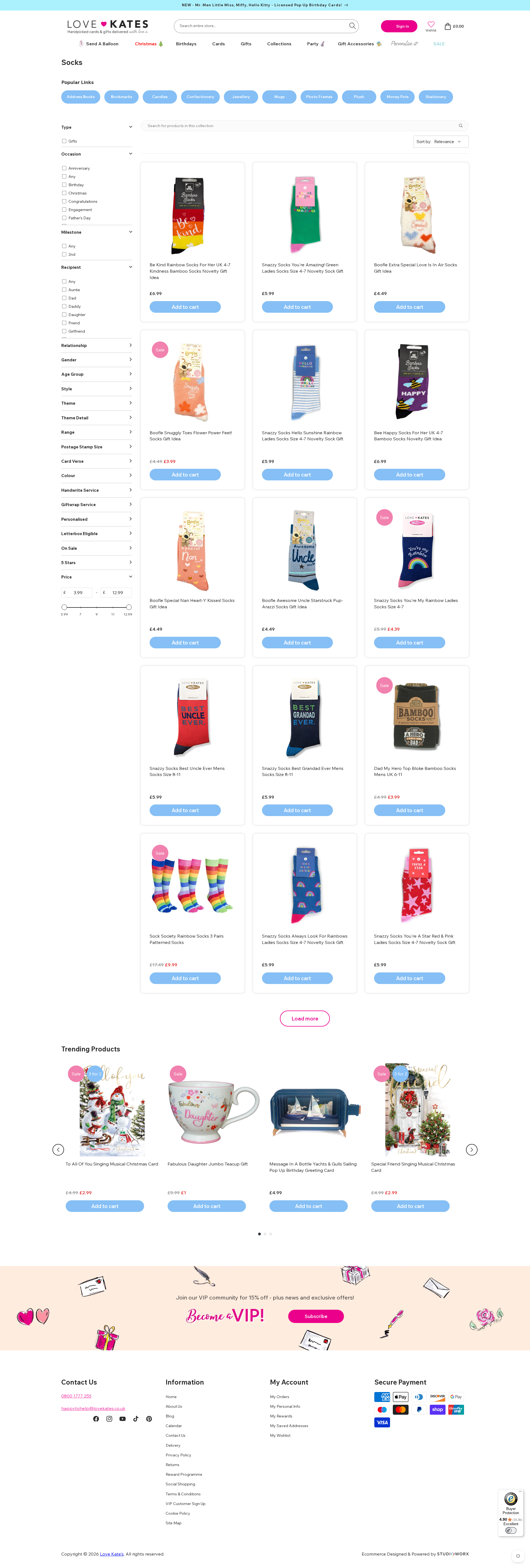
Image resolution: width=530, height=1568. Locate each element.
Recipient (71, 267)
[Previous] (58, 1150)
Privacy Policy (178, 1455)
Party (313, 43)
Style (66, 388)
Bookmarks (121, 96)
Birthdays (186, 43)
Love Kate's (112, 1554)
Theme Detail (74, 417)
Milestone (71, 232)
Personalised (74, 519)
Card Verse (72, 461)
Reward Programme (184, 1474)
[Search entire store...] (352, 26)
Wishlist (431, 30)
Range (68, 432)
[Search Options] (463, 125)
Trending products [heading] (90, 1049)
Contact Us (176, 1435)
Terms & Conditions (183, 1493)
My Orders (279, 1396)
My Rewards (281, 1416)
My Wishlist (280, 1435)
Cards (218, 43)
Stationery (436, 96)
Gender (68, 359)
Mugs (279, 96)
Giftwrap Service (78, 504)
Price (66, 577)
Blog (170, 1416)
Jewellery (241, 96)
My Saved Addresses (289, 1425)
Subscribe (316, 1316)
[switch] (510, 1530)
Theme (68, 403)
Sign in (402, 26)
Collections (279, 43)
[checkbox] (95, 141)
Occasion (71, 154)
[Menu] (520, 1492)
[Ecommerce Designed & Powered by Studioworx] (453, 1554)
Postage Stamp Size (81, 446)
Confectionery (200, 96)
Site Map (174, 1522)
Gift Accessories (356, 43)
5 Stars (68, 562)
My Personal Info (285, 1406)
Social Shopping (180, 1484)
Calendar (174, 1425)
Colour (68, 475)
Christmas (146, 43)
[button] (147, 44)
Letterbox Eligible (79, 533)
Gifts (246, 43)
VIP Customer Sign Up (186, 1503)
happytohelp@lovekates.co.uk (93, 1408)
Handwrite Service (80, 490)
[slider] (64, 607)
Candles (160, 96)
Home (171, 1396)
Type (66, 127)
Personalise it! (404, 43)
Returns (172, 1464)
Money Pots (398, 96)
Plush (359, 96)
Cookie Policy (178, 1513)
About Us (174, 1406)
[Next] (472, 1150)
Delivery (173, 1445)
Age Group (72, 374)
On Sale (69, 548)
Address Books (81, 96)
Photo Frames (319, 96)
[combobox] (266, 26)
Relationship (74, 345)
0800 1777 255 (76, 1396)
